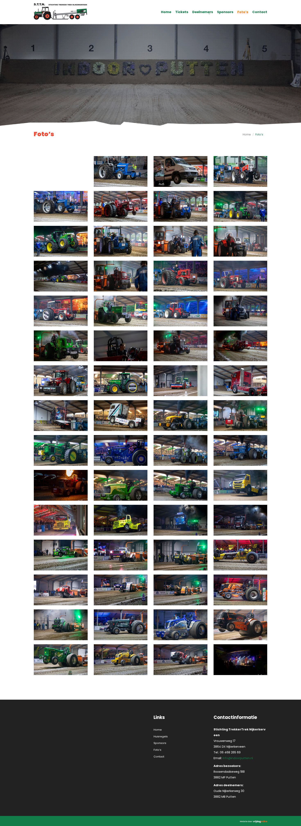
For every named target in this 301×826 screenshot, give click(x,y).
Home (166, 12)
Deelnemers (202, 12)
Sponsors (225, 12)
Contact (259, 12)
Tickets (181, 12)
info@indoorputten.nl (238, 758)
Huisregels (161, 736)
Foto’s (242, 12)
